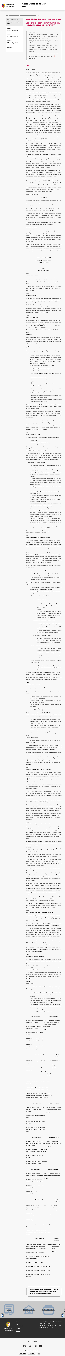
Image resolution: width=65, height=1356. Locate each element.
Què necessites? (19, 1325)
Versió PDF (32, 58)
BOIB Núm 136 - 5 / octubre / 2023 (28, 15)
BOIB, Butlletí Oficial (14, 15)
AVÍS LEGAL (31, 1354)
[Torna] (19, 5)
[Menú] (60, 4)
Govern (18, 1331)
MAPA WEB (22, 1354)
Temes (18, 1328)
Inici (7, 15)
